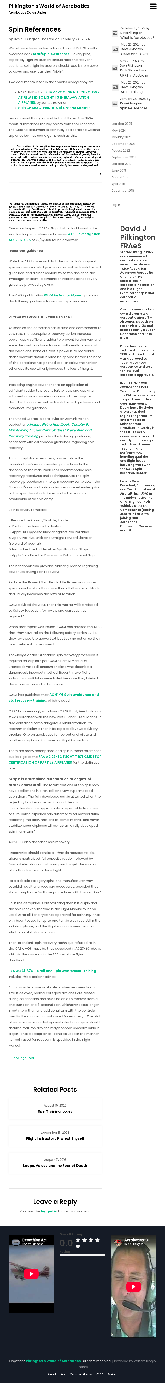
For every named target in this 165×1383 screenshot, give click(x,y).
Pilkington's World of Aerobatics (49, 6)
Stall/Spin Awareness (51, 54)
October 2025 (122, 124)
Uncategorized (23, 1058)
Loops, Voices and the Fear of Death (55, 1165)
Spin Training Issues (55, 1111)
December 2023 (124, 144)
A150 (100, 1374)
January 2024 (122, 137)
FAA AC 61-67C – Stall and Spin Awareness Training (52, 971)
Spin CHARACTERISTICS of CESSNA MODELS (54, 107)
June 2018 (119, 170)
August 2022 (121, 150)
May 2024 (119, 130)
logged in (49, 1211)
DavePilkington (27, 39)
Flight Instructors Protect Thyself (55, 1138)
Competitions (81, 1374)
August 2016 (120, 177)
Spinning (115, 1374)
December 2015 (123, 190)
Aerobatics (57, 1374)
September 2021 (124, 157)
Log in (116, 205)
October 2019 (121, 164)
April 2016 (118, 184)
